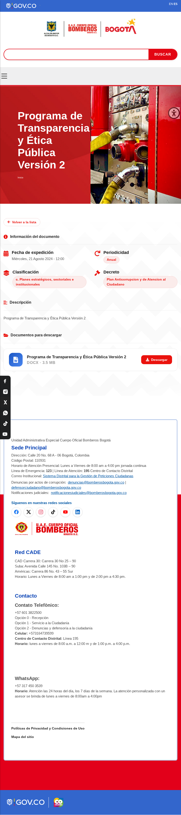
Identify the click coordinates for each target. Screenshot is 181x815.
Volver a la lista (24, 222)
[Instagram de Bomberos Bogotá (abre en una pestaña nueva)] (41, 512)
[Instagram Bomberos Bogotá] (5, 391)
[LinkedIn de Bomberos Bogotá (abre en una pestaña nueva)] (77, 512)
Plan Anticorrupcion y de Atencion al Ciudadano (136, 282)
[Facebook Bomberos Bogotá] (5, 381)
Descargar (159, 360)
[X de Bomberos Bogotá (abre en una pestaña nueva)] (28, 512)
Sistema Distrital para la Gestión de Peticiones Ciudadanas (88, 476)
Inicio (20, 177)
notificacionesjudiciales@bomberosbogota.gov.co (89, 493)
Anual (111, 259)
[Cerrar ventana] (174, 113)
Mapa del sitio (22, 737)
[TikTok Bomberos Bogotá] (5, 423)
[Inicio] (90, 28)
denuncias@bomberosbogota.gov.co (96, 482)
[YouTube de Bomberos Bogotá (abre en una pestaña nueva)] (65, 512)
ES (175, 4)
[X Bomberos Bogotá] (5, 402)
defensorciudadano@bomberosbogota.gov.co (46, 487)
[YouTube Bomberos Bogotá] (5, 434)
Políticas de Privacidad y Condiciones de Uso (48, 728)
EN (171, 4)
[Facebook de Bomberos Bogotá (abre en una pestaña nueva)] (16, 512)
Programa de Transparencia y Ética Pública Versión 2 (76, 357)
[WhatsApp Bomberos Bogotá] (5, 413)
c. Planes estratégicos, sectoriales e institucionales (45, 282)
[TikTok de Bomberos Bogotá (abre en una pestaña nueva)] (53, 512)
